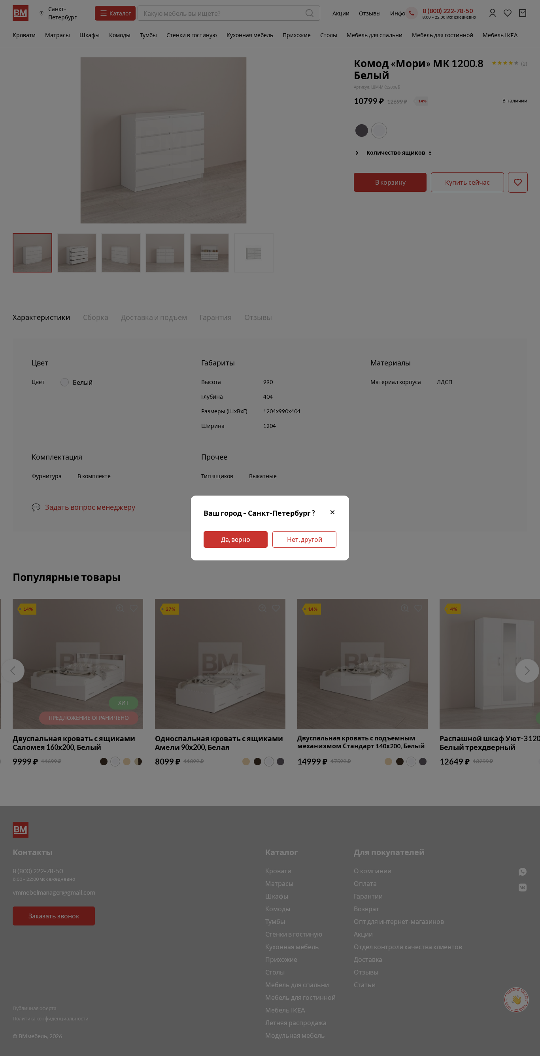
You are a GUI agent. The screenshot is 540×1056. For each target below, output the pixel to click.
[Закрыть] (332, 513)
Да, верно (235, 539)
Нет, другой (304, 539)
